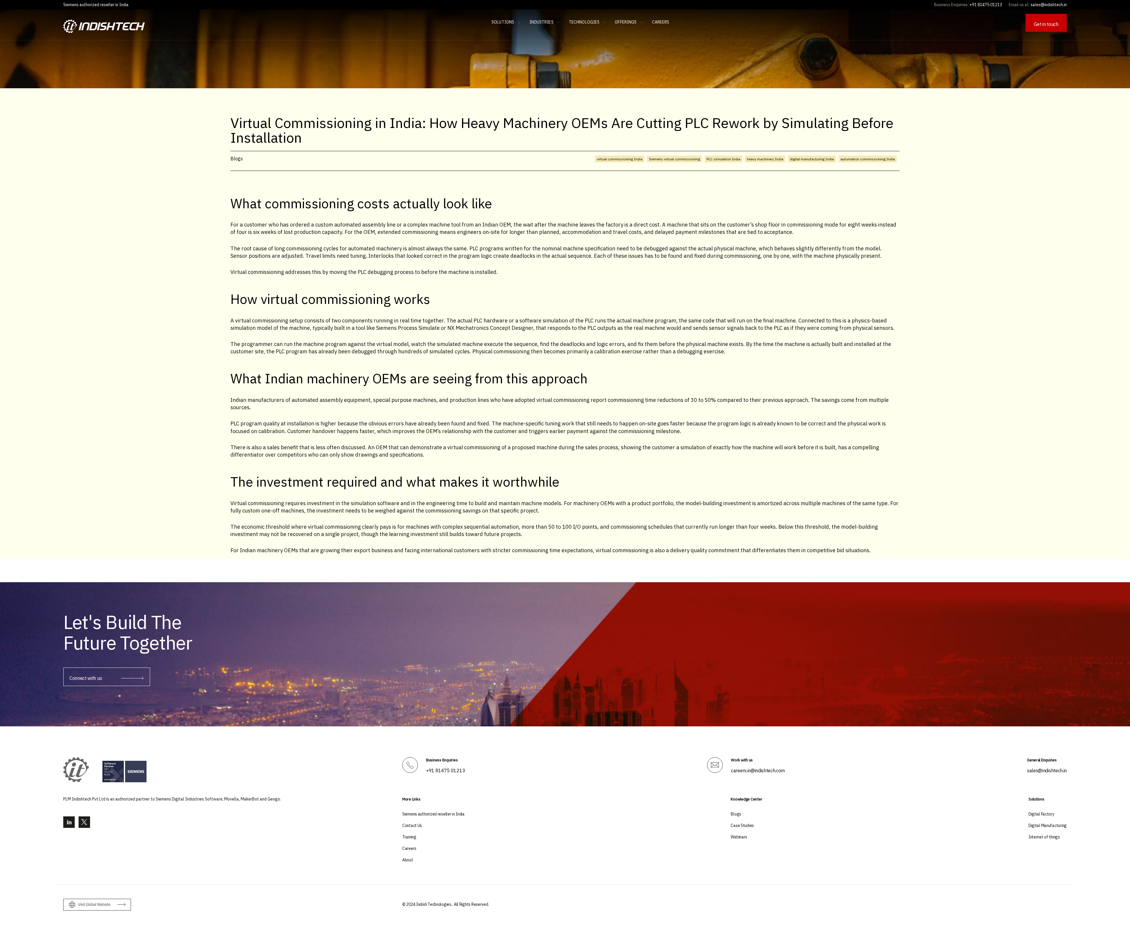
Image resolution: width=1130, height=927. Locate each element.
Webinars (739, 837)
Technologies (584, 22)
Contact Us (412, 825)
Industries (541, 22)
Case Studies (742, 825)
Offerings (626, 22)
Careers (660, 22)
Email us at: (1019, 4)
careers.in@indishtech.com (758, 770)
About (407, 860)
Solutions (502, 22)
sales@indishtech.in (1047, 770)
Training (409, 837)
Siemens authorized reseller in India (96, 4)
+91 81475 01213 (445, 770)
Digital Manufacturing (1047, 825)
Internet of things (1044, 837)
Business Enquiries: (951, 4)
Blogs (736, 814)
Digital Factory (1041, 814)
